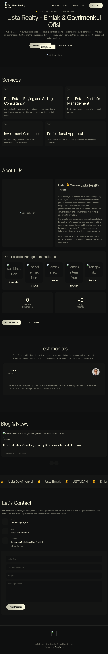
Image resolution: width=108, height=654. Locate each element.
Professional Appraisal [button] (65, 133)
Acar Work (59, 647)
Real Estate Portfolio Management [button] (83, 101)
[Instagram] (51, 640)
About (66, 5)
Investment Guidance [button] (21, 133)
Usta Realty (22, 453)
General (7, 439)
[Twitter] (57, 640)
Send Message (15, 607)
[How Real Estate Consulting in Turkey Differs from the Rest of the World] (33, 433)
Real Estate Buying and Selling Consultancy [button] (28, 101)
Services (55, 5)
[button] (40, 45)
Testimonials (78, 5)
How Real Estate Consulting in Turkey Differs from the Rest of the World (43, 445)
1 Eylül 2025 (9, 453)
